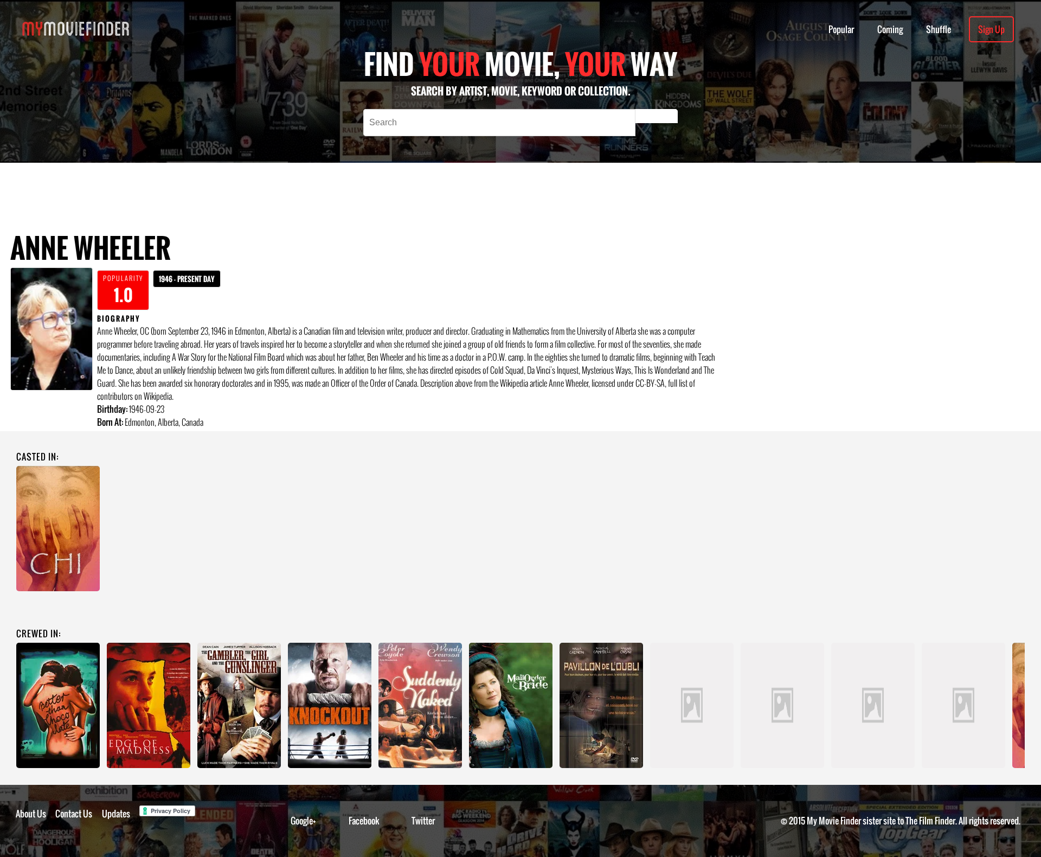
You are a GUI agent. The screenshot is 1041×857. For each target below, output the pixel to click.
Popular (841, 29)
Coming (890, 29)
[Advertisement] (405, 187)
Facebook (364, 820)
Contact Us (73, 813)
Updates (116, 813)
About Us (31, 813)
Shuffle (938, 29)
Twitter (423, 820)
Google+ (303, 820)
